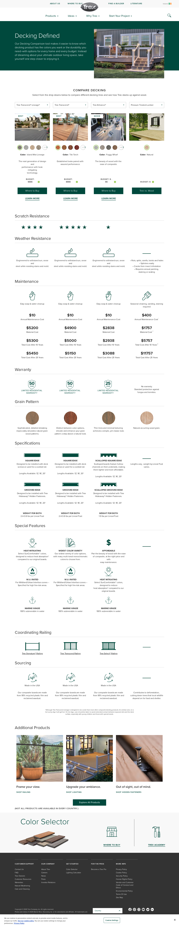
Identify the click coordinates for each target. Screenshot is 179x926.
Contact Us (19, 869)
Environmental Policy (124, 891)
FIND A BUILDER (116, 3)
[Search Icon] (169, 16)
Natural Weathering (22, 885)
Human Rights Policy (124, 879)
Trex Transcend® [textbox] (62, 104)
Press (43, 879)
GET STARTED (72, 864)
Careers (44, 872)
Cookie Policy (121, 872)
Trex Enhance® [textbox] (99, 104)
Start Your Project (119, 16)
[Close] (175, 920)
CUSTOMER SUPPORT (24, 864)
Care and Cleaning (22, 889)
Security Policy (122, 876)
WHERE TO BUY (75, 3)
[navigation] (89, 4)
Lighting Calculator (73, 872)
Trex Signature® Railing (32, 653)
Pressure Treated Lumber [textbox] (142, 104)
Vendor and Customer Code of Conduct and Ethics (124, 885)
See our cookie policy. (26, 921)
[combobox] (32, 105)
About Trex (45, 869)
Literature (136, 3)
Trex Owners (20, 876)
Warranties (19, 882)
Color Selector (71, 869)
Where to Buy (32, 190)
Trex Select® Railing (108, 653)
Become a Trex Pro (98, 869)
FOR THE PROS (97, 864)
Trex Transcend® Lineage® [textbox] (28, 104)
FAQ (16, 872)
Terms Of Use (121, 894)
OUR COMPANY (48, 864)
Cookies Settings (111, 920)
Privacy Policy (121, 869)
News (43, 876)
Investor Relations (48, 882)
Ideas (71, 16)
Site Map (119, 897)
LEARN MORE (32, 198)
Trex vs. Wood (147, 190)
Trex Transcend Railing (70, 653)
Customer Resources (23, 879)
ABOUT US (55, 3)
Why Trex (91, 16)
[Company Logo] (89, 7)
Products (50, 16)
